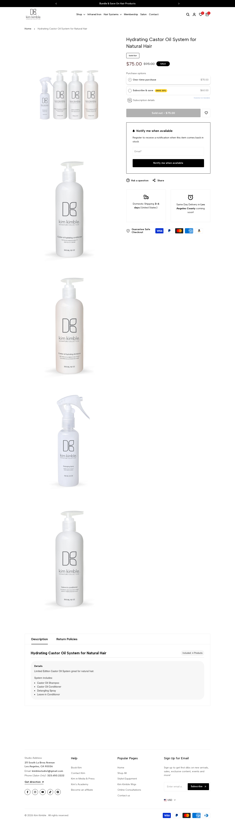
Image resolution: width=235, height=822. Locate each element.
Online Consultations (129, 789)
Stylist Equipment (127, 778)
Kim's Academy (79, 784)
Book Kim (76, 767)
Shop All (122, 773)
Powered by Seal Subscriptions (202, 98)
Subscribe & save (149, 90)
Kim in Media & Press (83, 778)
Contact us (124, 795)
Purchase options (136, 73)
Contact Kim (78, 773)
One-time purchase (144, 79)
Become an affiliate (82, 789)
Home (28, 28)
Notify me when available (168, 163)
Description (39, 639)
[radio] (130, 80)
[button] (206, 113)
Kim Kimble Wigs (127, 784)
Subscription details (144, 100)
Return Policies (66, 639)
